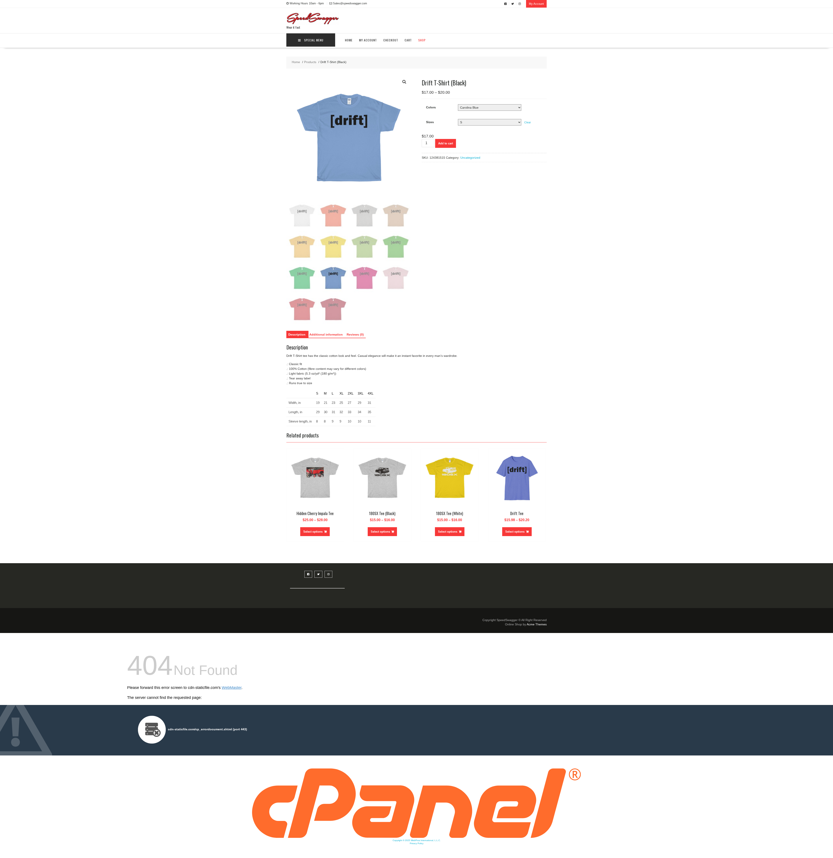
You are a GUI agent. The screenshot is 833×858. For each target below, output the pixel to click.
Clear (527, 122)
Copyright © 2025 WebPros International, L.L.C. (417, 840)
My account (368, 40)
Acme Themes (537, 624)
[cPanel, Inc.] (416, 836)
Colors (431, 107)
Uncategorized (470, 157)
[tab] (296, 334)
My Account (536, 3)
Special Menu (313, 40)
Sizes (430, 122)
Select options (313, 531)
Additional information (326, 334)
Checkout (390, 40)
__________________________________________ (317, 586)
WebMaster (231, 687)
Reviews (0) (355, 334)
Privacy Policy (416, 843)
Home (349, 40)
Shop (422, 40)
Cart (408, 40)
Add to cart (445, 143)
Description (296, 334)
